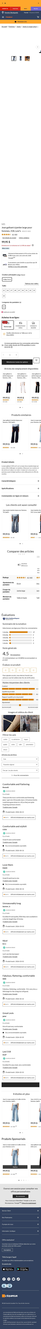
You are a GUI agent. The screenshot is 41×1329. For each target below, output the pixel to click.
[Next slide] (38, 3)
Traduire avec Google (10, 807)
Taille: (4, 286)
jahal (4, 1016)
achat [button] (13, 744)
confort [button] (5, 739)
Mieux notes (5, 248)
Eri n (4, 944)
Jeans (19, 26)
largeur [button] (26, 739)
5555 (4, 979)
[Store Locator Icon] (3, 12)
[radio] (7, 279)
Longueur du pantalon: (10, 302)
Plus (20, 1085)
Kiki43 (5, 868)
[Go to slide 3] (27, 58)
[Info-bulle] (33, 245)
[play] (5, 3)
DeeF (5, 1055)
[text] (8, 401)
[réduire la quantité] (16, 355)
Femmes (12, 26)
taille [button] (20, 744)
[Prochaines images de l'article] (37, 47)
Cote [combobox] (4, 759)
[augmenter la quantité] (3, 355)
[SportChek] (15, 9)
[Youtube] (13, 1279)
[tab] (7, 325)
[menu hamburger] (3, 17)
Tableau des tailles (31, 283)
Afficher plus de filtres (9, 755)
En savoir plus (6, 1264)
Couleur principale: (9, 275)
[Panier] (38, 17)
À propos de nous (7, 1224)
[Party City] (36, 9)
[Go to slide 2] (20, 58)
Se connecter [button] (20, 1196)
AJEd (5, 829)
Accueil (4, 26)
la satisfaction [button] (16, 739)
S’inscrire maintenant (29, 1203)
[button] (22, 407)
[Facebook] (4, 1279)
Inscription (7, 1250)
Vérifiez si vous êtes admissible (17, 266)
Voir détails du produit (9, 238)
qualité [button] (5, 744)
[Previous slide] (3, 3)
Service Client (6, 1211)
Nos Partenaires (7, 1217)
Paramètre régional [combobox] (8, 764)
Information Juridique (8, 1231)
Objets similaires (24, 238)
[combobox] (22, 770)
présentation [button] (29, 744)
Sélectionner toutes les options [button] (17, 362)
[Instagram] (8, 1279)
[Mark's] (25, 9)
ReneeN (6, 787)
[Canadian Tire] (5, 9)
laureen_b (6, 906)
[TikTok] (18, 1279)
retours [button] (5, 749)
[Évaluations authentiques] (11, 618)
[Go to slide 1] (13, 58)
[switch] (20, 564)
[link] (10, 234)
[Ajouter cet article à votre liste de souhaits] (36, 360)
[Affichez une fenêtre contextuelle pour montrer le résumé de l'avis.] (16, 1127)
